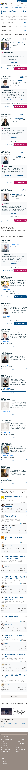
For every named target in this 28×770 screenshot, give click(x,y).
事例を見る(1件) (7, 175)
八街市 (20, 723)
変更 (25, 23)
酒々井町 (10, 725)
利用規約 (18, 741)
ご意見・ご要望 (20, 739)
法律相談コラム (6, 745)
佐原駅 (4, 366)
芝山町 (2, 726)
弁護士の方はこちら (22, 1)
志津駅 (4, 317)
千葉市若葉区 (10, 456)
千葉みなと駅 (6, 457)
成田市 (8, 342)
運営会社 (5, 761)
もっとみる (14, 696)
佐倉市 (8, 289)
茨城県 (13, 244)
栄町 (13, 725)
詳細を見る (14, 346)
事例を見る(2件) (7, 100)
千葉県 (4, 289)
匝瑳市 (2, 725)
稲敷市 (18, 244)
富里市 (23, 723)
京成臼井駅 (5, 291)
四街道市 (16, 723)
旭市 (12, 723)
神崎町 (16, 725)
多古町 (13, 42)
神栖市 (8, 411)
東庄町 (23, 725)
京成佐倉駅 (5, 389)
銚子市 (8, 479)
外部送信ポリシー (20, 747)
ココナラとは (6, 747)
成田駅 (4, 343)
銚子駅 (4, 480)
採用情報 (5, 763)
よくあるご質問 (6, 749)
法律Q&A (5, 743)
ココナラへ (4, 1)
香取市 (8, 365)
